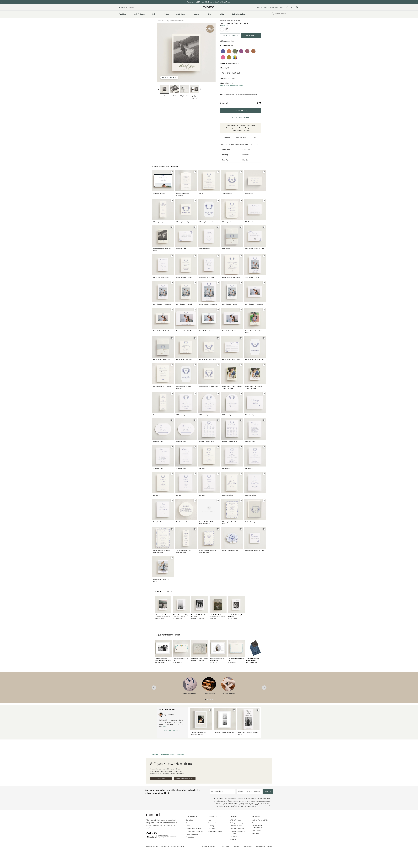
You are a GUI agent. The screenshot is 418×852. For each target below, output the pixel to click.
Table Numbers (227, 193)
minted (122, 7)
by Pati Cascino (232, 662)
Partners (233, 816)
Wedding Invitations (228, 222)
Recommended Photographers (257, 826)
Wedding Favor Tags (183, 222)
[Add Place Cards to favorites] (264, 172)
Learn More (161, 778)
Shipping (211, 826)
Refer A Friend (256, 830)
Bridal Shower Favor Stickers (254, 359)
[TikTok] (153, 833)
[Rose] (223, 57)
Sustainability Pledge (193, 834)
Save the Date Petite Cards (162, 304)
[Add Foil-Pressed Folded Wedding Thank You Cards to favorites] (241, 364)
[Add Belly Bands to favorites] (241, 227)
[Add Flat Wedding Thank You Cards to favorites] (172, 557)
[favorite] (227, 29)
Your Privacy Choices (215, 831)
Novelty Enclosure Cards (230, 550)
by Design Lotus (159, 618)
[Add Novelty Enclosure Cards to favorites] (241, 529)
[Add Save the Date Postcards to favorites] (195, 282)
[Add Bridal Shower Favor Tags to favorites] (218, 338)
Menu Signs (202, 468)
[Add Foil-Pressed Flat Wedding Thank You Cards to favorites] (264, 364)
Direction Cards (181, 248)
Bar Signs (156, 495)
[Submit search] (272, 13)
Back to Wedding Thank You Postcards (171, 21)
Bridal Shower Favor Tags (207, 359)
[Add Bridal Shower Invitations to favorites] (195, 338)
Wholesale (233, 836)
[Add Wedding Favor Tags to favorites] (195, 200)
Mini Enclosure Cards (183, 522)
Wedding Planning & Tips (260, 820)
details (227, 137)
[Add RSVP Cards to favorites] (264, 200)
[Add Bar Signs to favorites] (172, 473)
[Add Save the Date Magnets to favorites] (241, 282)
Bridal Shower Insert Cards (231, 359)
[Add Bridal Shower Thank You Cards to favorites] (264, 309)
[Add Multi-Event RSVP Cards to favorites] (172, 256)
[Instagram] (155, 833)
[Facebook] (147, 833)
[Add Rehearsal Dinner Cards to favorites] (218, 256)
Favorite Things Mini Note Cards (180, 659)
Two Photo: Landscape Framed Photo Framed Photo (163, 659)
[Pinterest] (150, 833)
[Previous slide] (158, 89)
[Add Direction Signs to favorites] (264, 393)
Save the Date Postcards (184, 304)
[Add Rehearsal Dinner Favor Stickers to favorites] (195, 364)
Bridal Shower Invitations (184, 359)
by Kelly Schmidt (232, 618)
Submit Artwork (273, 7)
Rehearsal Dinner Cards (206, 277)
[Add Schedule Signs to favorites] (264, 420)
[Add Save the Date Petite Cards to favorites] (172, 282)
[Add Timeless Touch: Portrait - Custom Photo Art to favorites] (210, 710)
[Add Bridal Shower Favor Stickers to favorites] (264, 338)
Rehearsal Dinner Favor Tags (208, 386)
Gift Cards (211, 828)
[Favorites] (292, 7)
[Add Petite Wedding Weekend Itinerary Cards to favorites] (218, 529)
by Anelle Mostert (160, 662)
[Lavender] (241, 51)
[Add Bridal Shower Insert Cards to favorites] (241, 338)
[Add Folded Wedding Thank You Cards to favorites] (172, 227)
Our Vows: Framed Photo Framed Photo (217, 659)
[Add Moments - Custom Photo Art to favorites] (234, 710)
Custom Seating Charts (206, 442)
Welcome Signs (181, 415)
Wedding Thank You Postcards (172, 754)
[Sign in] (287, 7)
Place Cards (249, 193)
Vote (281, 7)
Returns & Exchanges (215, 823)
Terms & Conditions (208, 846)
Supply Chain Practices (264, 846)
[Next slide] (200, 89)
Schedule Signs (250, 442)
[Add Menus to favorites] (218, 172)
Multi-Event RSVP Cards (161, 277)
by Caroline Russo (251, 662)
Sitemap (236, 846)
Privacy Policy (224, 846)
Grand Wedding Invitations (231, 277)
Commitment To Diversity (194, 831)
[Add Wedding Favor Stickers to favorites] (218, 200)
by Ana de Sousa (177, 618)
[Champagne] (229, 57)
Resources (256, 816)
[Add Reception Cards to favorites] (218, 227)
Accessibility (248, 846)
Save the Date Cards (252, 277)
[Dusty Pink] (247, 51)
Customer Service (215, 816)
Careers (188, 823)
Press (188, 826)
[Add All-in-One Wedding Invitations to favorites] (195, 172)
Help (209, 820)
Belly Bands (226, 248)
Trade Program (262, 7)
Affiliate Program (235, 820)
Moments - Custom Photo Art (224, 732)
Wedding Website (159, 193)
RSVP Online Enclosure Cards (254, 248)
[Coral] (229, 51)
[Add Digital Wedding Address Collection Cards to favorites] (218, 500)
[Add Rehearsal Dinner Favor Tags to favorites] (218, 364)
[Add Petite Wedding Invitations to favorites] (195, 256)
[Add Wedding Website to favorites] (172, 172)
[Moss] (235, 51)
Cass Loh (225, 25)
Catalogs (255, 823)
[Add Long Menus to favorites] (172, 393)
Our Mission (190, 820)
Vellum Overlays (250, 522)
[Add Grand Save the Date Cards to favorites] (218, 282)
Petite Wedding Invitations (184, 277)
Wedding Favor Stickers (207, 222)
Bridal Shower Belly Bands (161, 359)
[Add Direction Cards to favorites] (195, 227)
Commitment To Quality (194, 828)
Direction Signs (250, 415)
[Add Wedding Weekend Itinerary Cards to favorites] (241, 500)
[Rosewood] (253, 51)
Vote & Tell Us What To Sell (184, 778)
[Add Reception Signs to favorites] (241, 473)
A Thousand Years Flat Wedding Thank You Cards (162, 615)
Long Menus (157, 415)
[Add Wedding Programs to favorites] (172, 200)
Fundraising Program (237, 828)
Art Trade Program (236, 826)
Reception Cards (204, 248)
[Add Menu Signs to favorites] (218, 447)
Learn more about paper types (231, 85)
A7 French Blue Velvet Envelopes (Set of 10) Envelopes (252, 659)
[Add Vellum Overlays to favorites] (264, 500)
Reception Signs (227, 495)
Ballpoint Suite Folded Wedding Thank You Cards (217, 615)
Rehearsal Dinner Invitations (162, 386)
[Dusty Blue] (223, 51)
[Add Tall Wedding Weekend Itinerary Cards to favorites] (195, 529)
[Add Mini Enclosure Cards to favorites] (195, 500)
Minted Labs (190, 837)
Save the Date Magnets (229, 304)
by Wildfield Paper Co (197, 618)
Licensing (233, 839)
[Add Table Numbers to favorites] (241, 172)
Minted (155, 754)
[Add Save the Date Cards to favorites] (264, 256)
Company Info (191, 816)
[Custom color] (235, 57)
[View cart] (297, 7)
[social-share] (222, 29)
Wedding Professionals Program (237, 832)
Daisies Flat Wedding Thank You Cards (199, 615)
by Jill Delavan (177, 662)
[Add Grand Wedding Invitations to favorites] (241, 256)
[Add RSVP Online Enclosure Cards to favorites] (264, 227)
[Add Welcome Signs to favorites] (195, 393)
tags (254, 137)
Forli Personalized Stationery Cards (236, 659)
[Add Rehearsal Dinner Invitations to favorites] (172, 364)
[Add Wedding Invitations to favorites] (241, 200)
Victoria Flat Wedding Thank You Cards (236, 615)
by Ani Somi (213, 618)
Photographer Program (237, 823)
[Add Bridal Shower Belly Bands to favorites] (172, 338)
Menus (201, 193)
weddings (130, 7)
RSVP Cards (249, 222)
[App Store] (151, 837)
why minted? (241, 137)
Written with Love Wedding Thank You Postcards (180, 615)
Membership (256, 833)
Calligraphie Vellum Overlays (199, 658)
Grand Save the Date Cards (208, 304)
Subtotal (224, 103)
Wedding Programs (159, 222)
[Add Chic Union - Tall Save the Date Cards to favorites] (257, 710)
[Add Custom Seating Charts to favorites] (218, 420)
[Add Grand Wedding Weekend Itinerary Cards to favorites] (172, 529)
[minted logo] (209, 6)
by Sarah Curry (214, 662)
